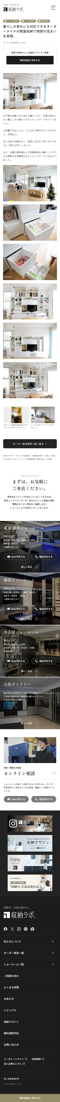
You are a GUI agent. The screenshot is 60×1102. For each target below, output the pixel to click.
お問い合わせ (11, 1044)
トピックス (10, 1010)
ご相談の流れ (11, 976)
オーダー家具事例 (23, 455)
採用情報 (36, 1059)
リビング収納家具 (29, 21)
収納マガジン (11, 1022)
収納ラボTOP (8, 455)
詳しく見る (26, 567)
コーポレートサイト (14, 1059)
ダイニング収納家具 (12, 21)
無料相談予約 (11, 1033)
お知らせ (9, 998)
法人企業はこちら (13, 1063)
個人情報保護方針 (11, 1078)
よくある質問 (11, 987)
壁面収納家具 (44, 21)
